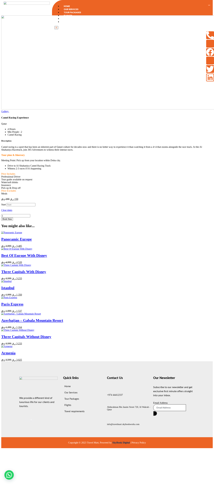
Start (3, 204)
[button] (9, 475)
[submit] (155, 413)
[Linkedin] (210, 77)
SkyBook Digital (121, 442)
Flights (68, 15)
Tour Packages (72, 12)
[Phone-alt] (210, 35)
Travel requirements (75, 18)
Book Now (7, 219)
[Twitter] (210, 69)
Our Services (71, 9)
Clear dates (6, 210)
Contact (69, 21)
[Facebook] (210, 52)
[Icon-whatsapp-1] (210, 44)
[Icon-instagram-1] (210, 60)
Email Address (160, 403)
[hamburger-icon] (209, 5)
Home (67, 6)
